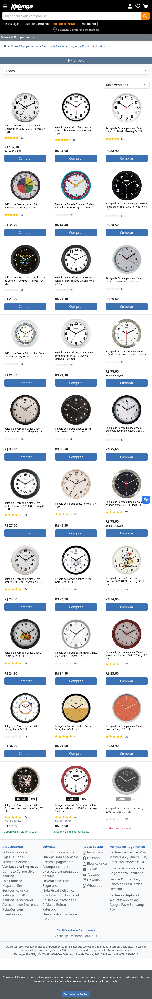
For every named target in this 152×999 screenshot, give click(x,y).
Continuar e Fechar (76, 994)
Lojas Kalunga (12, 857)
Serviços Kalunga (15, 890)
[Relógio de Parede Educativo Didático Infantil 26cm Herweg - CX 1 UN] (76, 185)
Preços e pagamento (58, 862)
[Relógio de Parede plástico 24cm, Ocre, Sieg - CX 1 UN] (76, 708)
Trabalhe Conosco (15, 862)
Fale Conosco (12, 881)
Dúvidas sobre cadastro (60, 857)
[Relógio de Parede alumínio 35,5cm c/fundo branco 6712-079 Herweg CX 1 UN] (25, 108)
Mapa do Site (12, 885)
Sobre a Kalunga (14, 852)
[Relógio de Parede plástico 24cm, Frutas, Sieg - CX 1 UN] (25, 634)
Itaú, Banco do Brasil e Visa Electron (125, 884)
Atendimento (87, 24)
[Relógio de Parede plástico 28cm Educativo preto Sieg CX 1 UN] (25, 185)
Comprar (25, 158)
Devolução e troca (56, 881)
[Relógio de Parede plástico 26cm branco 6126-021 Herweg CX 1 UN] (127, 108)
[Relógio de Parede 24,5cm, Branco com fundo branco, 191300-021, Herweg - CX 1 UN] (76, 333)
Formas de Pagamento (127, 847)
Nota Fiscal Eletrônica (59, 890)
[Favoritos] (138, 6)
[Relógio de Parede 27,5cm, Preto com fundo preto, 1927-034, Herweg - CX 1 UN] (127, 185)
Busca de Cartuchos (36, 24)
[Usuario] (130, 6)
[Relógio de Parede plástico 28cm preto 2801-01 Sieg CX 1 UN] (76, 410)
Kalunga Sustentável (17, 900)
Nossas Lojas (10, 24)
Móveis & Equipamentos (24, 46)
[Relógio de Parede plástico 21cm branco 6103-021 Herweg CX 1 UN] (25, 560)
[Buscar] (145, 16)
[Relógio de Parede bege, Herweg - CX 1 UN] (76, 484)
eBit (94, 936)
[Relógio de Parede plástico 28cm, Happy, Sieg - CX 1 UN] (25, 708)
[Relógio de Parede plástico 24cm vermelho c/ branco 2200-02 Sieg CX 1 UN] (127, 634)
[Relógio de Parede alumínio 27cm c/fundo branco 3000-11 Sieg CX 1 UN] (127, 333)
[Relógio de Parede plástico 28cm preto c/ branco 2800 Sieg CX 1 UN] (25, 410)
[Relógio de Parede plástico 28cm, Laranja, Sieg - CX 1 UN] (127, 708)
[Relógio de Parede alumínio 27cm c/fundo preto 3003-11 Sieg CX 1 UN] (127, 484)
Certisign (61, 936)
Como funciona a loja (58, 852)
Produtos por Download (61, 895)
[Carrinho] (146, 6)
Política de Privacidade (59, 900)
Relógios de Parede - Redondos (86, 46)
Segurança (51, 885)
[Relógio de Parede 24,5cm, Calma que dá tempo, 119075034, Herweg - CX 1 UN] (25, 259)
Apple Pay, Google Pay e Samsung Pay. (126, 902)
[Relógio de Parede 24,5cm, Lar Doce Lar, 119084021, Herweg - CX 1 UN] (25, 333)
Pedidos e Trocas (63, 24)
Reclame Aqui (80, 936)
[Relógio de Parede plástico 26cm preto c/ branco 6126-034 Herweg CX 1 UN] (76, 108)
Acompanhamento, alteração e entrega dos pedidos (60, 871)
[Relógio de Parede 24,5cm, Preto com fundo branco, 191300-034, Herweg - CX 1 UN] (76, 259)
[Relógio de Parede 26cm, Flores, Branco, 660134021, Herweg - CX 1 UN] (127, 560)
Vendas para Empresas (20, 866)
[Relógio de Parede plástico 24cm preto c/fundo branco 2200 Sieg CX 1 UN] (127, 410)
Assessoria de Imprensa (20, 904)
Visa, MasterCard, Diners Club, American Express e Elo (128, 857)
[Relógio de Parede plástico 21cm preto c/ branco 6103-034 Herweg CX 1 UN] (25, 484)
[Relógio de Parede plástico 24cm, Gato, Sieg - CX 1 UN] (76, 560)
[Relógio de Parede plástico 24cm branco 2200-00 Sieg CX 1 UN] (127, 259)
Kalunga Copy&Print (17, 895)
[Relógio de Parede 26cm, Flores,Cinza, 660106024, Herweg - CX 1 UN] (76, 634)
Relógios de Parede (53, 46)
